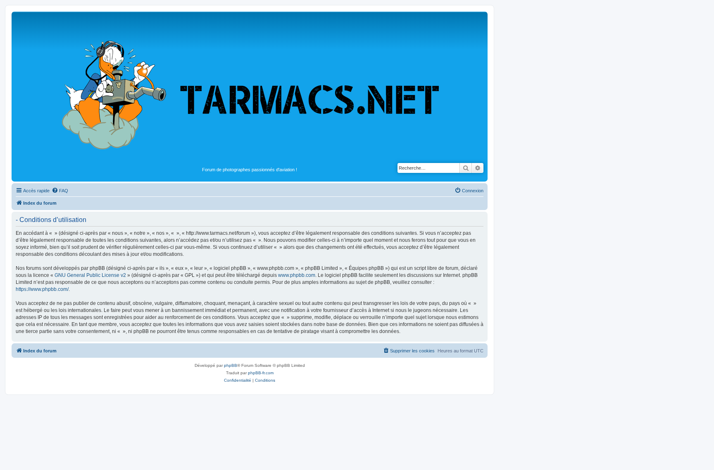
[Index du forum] (250, 89)
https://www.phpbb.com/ (42, 289)
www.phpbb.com (296, 275)
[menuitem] (60, 191)
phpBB (230, 365)
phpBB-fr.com (261, 373)
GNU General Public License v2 (90, 275)
